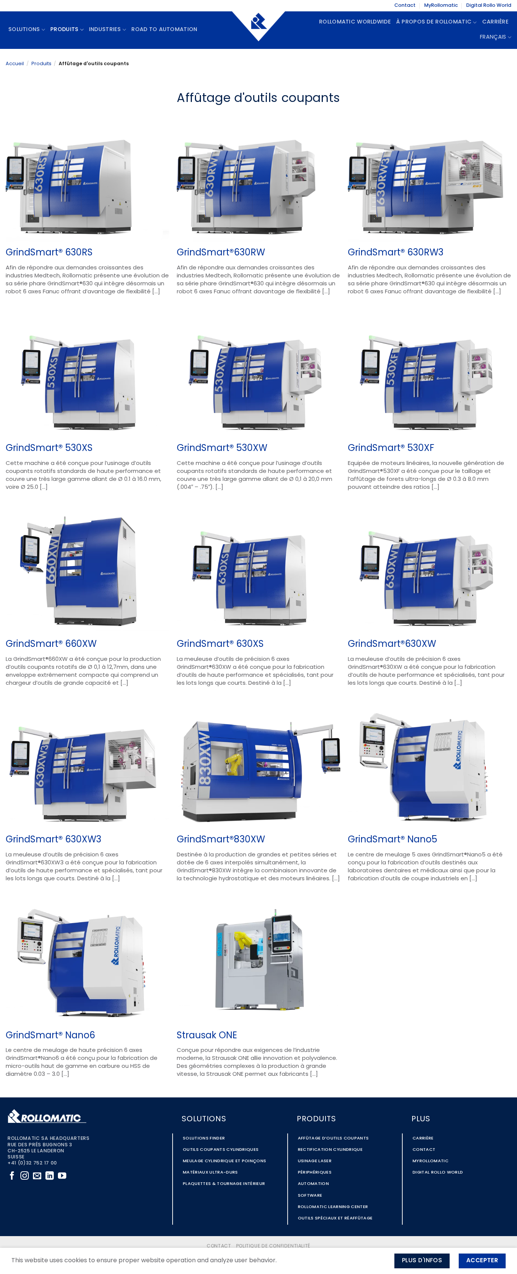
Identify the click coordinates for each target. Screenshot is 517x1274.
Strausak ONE (207, 1036)
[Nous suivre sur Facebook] (12, 1176)
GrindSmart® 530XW (222, 448)
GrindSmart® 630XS (220, 644)
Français (493, 37)
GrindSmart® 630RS (49, 253)
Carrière (495, 22)
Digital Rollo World (488, 5)
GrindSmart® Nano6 (50, 1036)
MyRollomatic (441, 5)
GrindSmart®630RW (221, 253)
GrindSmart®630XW (392, 644)
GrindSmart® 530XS (49, 448)
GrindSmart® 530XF (391, 448)
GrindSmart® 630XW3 (53, 840)
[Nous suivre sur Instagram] (24, 1176)
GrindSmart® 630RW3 (396, 253)
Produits (41, 63)
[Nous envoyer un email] (37, 1176)
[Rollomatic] (258, 30)
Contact (405, 5)
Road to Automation (164, 30)
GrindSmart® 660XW (51, 644)
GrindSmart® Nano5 (392, 840)
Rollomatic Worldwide (355, 22)
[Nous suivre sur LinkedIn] (49, 1176)
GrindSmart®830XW (221, 840)
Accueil (15, 63)
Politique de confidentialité (273, 1246)
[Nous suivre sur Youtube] (62, 1176)
